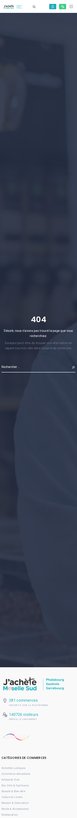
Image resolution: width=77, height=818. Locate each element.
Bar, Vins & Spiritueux (15, 785)
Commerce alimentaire (15, 773)
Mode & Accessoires (15, 808)
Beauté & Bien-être (13, 791)
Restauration (9, 814)
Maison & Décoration (15, 802)
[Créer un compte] (62, 6)
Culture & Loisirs (12, 797)
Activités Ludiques (13, 768)
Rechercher (66, 367)
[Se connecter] (52, 6)
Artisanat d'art (10, 779)
